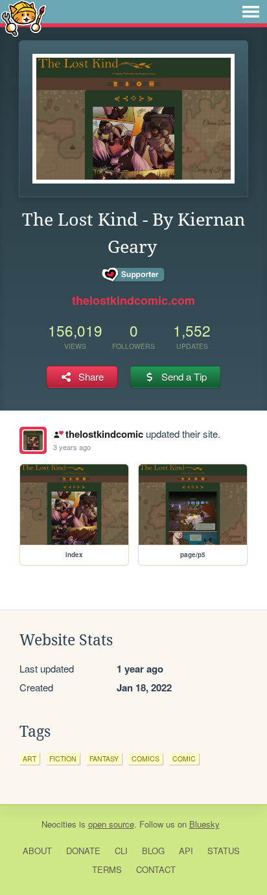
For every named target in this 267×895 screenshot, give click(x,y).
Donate (83, 850)
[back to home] (23, 18)
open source (111, 824)
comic (184, 758)
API (186, 850)
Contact (156, 869)
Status (223, 850)
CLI (121, 850)
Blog (153, 850)
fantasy (104, 758)
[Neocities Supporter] (134, 275)
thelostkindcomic (104, 434)
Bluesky (204, 824)
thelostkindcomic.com (133, 300)
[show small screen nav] (251, 11)
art (29, 758)
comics (145, 758)
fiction (62, 758)
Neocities (58, 824)
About (37, 850)
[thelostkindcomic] (33, 440)
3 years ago (72, 447)
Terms (107, 869)
